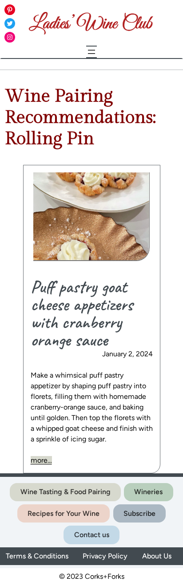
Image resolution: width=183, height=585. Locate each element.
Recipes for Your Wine (63, 513)
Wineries (148, 492)
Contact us (91, 534)
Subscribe (139, 513)
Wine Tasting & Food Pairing (65, 492)
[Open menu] (91, 52)
